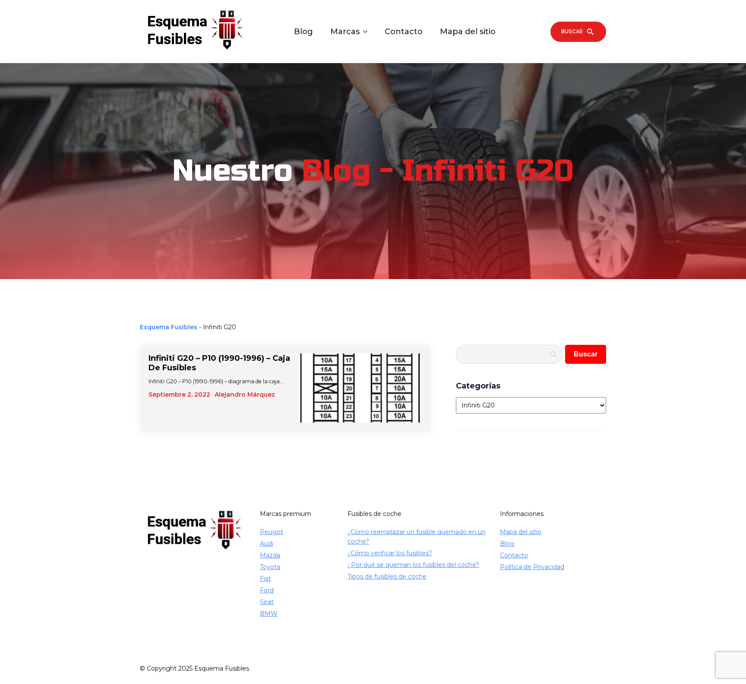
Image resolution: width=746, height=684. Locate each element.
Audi (266, 543)
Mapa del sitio (468, 31)
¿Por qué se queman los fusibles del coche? (413, 565)
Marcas (345, 31)
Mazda (270, 555)
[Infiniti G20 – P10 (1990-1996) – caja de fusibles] (360, 388)
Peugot (271, 532)
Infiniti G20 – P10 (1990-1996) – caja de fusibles (219, 362)
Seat (267, 602)
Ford (267, 590)
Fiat (265, 578)
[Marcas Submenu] (368, 31)
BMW (269, 613)
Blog (303, 31)
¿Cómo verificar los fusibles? (390, 553)
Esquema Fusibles (168, 327)
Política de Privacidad (532, 567)
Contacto (404, 31)
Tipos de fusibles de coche (387, 576)
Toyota (270, 567)
